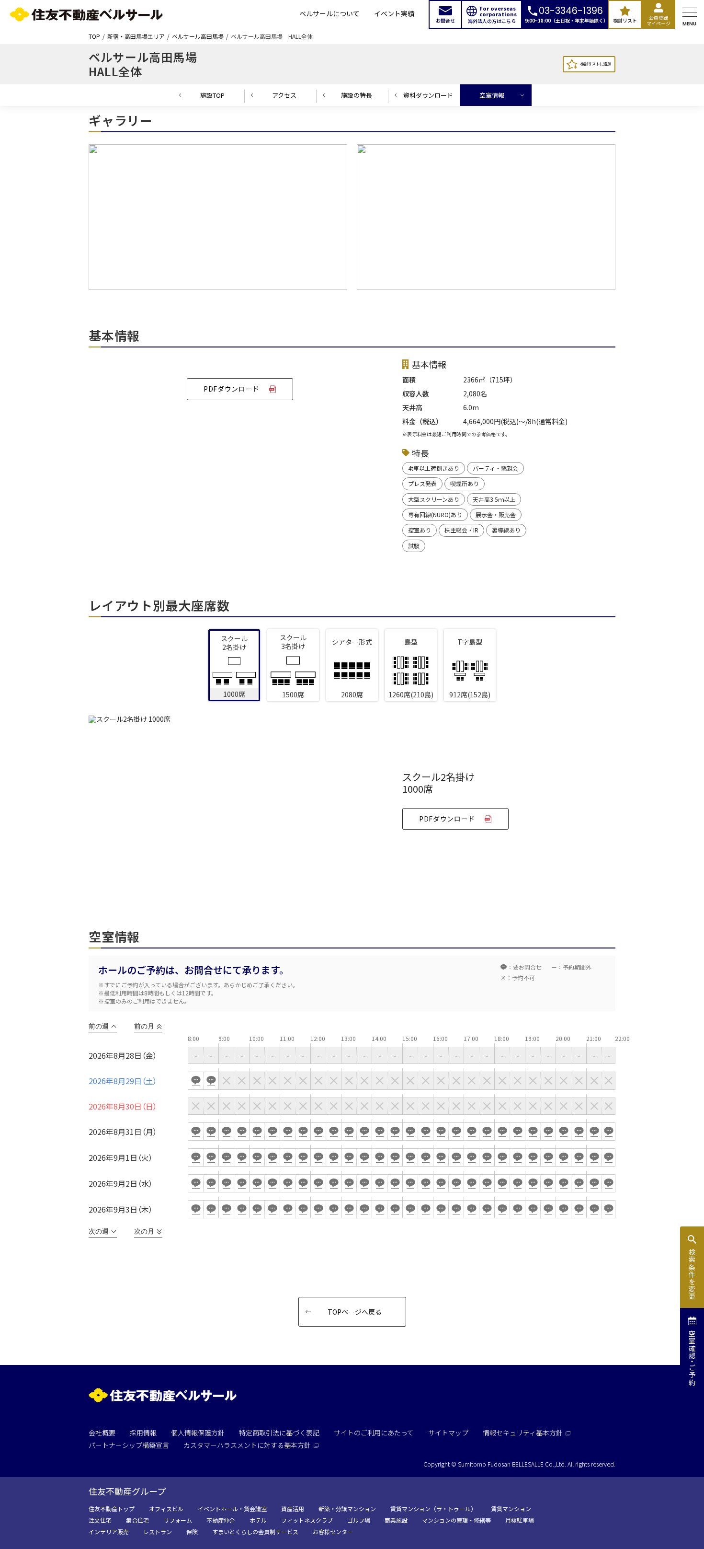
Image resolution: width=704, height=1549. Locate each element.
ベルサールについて (329, 14)
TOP (94, 36)
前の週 (99, 1026)
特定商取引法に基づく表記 (279, 1432)
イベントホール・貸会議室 (232, 1509)
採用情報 (143, 1432)
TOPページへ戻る (355, 1312)
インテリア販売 (109, 1532)
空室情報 (491, 95)
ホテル (258, 1520)
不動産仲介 (220, 1520)
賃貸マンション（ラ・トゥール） (433, 1509)
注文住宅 (100, 1520)
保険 (192, 1532)
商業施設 (396, 1520)
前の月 (144, 1026)
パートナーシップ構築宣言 (129, 1445)
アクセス (284, 95)
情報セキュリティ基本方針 (523, 1432)
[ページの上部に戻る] (663, 1518)
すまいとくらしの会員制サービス (255, 1532)
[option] (218, 219)
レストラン (157, 1532)
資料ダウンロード (428, 95)
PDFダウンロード (232, 388)
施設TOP (212, 95)
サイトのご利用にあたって (374, 1432)
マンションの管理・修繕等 (456, 1520)
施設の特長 (356, 95)
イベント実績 (394, 14)
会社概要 (102, 1432)
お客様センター (333, 1532)
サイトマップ (448, 1432)
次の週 (99, 1231)
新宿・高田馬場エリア (136, 36)
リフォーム (177, 1520)
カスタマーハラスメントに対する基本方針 (247, 1445)
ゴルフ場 (358, 1520)
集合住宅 (137, 1520)
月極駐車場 (519, 1520)
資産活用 (292, 1509)
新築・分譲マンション (347, 1509)
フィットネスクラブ (307, 1520)
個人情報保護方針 (198, 1432)
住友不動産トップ (112, 1509)
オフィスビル (166, 1509)
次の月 (144, 1231)
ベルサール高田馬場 (198, 36)
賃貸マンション (511, 1509)
